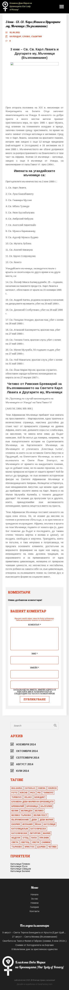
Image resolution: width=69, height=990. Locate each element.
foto (14, 793)
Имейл (34, 668)
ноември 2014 (26, 744)
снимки (46, 842)
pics (32, 793)
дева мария (46, 820)
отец (26, 838)
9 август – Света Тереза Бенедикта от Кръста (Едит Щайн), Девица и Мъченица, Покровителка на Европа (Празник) (34, 932)
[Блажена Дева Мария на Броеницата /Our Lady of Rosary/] (34, 974)
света (14, 842)
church (52, 788)
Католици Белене (20, 871)
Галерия (34, 907)
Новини (35, 903)
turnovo (16, 797)
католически (19, 833)
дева (34, 820)
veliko (28, 797)
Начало (35, 894)
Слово (26, 37)
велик (14, 811)
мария (46, 833)
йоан (38, 824)
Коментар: (34, 625)
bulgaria (16, 788)
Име (35, 654)
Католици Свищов (20, 868)
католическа (38, 829)
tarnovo (48, 793)
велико (39, 811)
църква (41, 847)
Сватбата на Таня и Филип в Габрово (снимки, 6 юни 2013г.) (34, 941)
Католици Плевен (20, 863)
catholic (30, 788)
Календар (15, 37)
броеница (32, 806)
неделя (15, 838)
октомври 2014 (27, 751)
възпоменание (20, 820)
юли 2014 (22, 771)
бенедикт (40, 797)
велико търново (21, 815)
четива (52, 847)
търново (16, 847)
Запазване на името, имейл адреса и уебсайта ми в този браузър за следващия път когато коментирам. (34, 691)
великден (26, 811)
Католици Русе (18, 866)
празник (44, 838)
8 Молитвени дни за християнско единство (35, 949)
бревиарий (17, 806)
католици (49, 824)
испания (27, 824)
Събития (36, 37)
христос (29, 847)
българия (46, 806)
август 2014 (24, 764)
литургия (35, 833)
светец (25, 842)
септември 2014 (27, 757)
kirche (24, 793)
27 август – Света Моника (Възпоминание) (34, 936)
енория (15, 824)
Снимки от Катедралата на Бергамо (34, 945)
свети (35, 842)
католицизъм (19, 829)
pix (39, 793)
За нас (34, 898)
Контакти (34, 911)
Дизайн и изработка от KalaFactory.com (34, 984)
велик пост (40, 815)
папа (34, 838)
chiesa (41, 788)
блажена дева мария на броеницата (32, 802)
